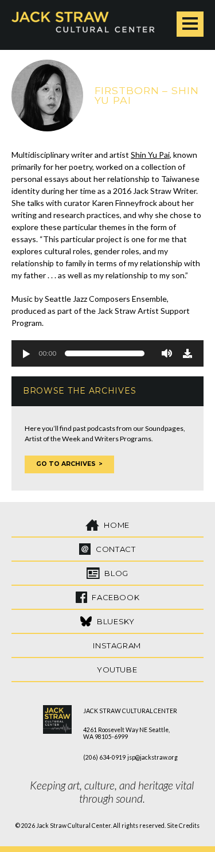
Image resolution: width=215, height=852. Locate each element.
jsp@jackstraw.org (152, 757)
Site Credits (183, 825)
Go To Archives (66, 464)
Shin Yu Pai (150, 154)
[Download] (187, 353)
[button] (26, 353)
